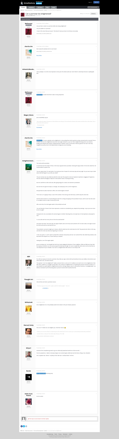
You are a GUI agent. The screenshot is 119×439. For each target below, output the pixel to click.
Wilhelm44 (28, 302)
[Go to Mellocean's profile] (22, 15)
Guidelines (31, 7)
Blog (47, 7)
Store (53, 7)
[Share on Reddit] (26, 426)
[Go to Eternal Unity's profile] (28, 331)
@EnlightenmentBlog (41, 373)
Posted (40, 23)
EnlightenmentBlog (29, 161)
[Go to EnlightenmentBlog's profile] (28, 167)
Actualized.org (50, 434)
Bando (28, 371)
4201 (28, 256)
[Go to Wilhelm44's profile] (28, 308)
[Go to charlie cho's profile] (28, 53)
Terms (55, 434)
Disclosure (65, 434)
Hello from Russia (28, 394)
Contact (70, 434)
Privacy (60, 434)
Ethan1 (28, 348)
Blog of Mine (39, 55)
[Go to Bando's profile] (28, 377)
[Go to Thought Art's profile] (28, 286)
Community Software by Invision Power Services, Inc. (59, 437)
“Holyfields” (45, 288)
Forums (23, 7)
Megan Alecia (28, 115)
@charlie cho (39, 94)
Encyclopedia (39, 127)
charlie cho (29, 46)
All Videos (40, 7)
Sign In (90, 2)
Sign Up (96, 2)
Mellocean (32, 15)
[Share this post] (96, 23)
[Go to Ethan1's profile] (28, 354)
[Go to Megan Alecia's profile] (28, 121)
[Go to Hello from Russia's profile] (28, 402)
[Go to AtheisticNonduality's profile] (28, 75)
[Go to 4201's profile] (28, 263)
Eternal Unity (28, 325)
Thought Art (28, 279)
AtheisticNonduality (29, 69)
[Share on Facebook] (22, 426)
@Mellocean (39, 140)
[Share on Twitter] (24, 426)
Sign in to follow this (85, 13)
